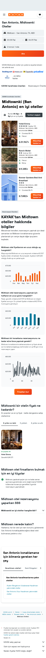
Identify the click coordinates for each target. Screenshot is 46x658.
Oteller (17, 612)
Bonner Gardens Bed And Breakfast (30, 179)
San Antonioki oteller (34, 614)
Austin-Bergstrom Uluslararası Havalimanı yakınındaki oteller (22, 586)
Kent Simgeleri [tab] (31, 568)
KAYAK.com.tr (7, 612)
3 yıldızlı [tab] (23, 423)
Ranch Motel (25, 150)
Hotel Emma (24, 123)
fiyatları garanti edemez (11, 635)
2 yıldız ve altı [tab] (37, 423)
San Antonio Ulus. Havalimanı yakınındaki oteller (22, 592)
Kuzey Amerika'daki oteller (31, 612)
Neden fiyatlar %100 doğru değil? (18, 651)
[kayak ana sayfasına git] (16, 14)
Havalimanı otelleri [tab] (13, 568)
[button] (4, 14)
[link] (23, 392)
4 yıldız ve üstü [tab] (9, 423)
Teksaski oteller (19, 614)
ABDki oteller (6, 614)
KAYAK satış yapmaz (12, 642)
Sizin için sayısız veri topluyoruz (17, 646)
